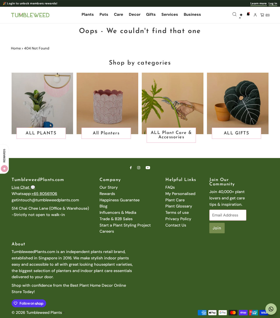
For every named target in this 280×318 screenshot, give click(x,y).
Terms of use (177, 212)
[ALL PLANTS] (42, 103)
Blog (103, 206)
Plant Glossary (178, 206)
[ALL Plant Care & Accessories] (172, 103)
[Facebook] (131, 168)
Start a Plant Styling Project (125, 225)
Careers (107, 231)
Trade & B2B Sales (116, 218)
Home (16, 48)
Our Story (109, 187)
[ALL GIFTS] (238, 103)
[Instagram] (138, 168)
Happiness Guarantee (120, 200)
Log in (273, 3)
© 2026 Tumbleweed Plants (37, 312)
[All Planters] (107, 103)
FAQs (170, 187)
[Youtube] (148, 168)
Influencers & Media (118, 212)
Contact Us (175, 225)
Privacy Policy (178, 218)
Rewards (107, 193)
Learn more (258, 3)
